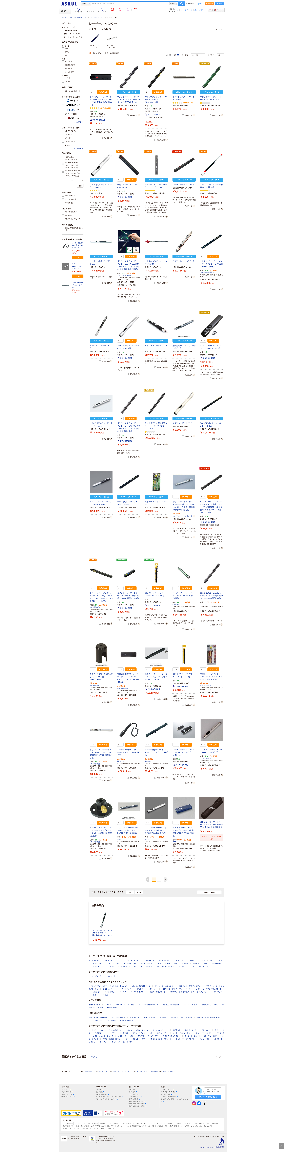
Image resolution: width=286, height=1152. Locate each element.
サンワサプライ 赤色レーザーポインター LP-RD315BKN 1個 (156, 99)
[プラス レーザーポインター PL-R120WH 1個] (128, 326)
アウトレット (177, 151)
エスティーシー (133, 960)
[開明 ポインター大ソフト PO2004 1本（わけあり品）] (156, 573)
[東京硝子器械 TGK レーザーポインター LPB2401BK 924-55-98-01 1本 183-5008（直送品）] (128, 654)
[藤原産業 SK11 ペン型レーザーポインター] (184, 326)
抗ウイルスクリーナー (160, 1030)
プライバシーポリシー (135, 1094)
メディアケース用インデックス (137, 1030)
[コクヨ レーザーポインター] (184, 165)
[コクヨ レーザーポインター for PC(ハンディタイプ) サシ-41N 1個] (184, 730)
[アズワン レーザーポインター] (184, 241)
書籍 (94, 995)
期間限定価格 (205, 64)
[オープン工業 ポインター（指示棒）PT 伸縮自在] (211, 165)
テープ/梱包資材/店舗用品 (98, 1017)
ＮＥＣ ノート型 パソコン (122, 1042)
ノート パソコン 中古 (181, 1033)
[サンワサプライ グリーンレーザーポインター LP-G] (211, 77)
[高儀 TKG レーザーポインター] (156, 482)
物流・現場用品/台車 (118, 1017)
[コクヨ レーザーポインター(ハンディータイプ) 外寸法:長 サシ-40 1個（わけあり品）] (128, 573)
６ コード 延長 (191, 1036)
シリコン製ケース (115, 1030)
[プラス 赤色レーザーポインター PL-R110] (101, 165)
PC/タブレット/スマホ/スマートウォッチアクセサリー (189, 992)
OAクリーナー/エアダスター (165, 986)
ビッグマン (112, 966)
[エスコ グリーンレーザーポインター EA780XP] (101, 482)
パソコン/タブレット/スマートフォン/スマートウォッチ (108, 986)
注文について (65, 1089)
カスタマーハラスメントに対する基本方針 (108, 1096)
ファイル (108, 1005)
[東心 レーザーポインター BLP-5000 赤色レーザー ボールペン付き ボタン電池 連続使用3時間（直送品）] (184, 482)
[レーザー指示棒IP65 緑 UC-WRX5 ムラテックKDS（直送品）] (156, 730)
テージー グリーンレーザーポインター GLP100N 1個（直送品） (183, 595)
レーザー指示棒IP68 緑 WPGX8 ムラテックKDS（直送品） (128, 752)
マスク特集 (151, 1126)
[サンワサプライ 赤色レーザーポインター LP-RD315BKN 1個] (156, 77)
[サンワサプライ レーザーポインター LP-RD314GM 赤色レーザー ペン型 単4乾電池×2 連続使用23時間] (128, 403)
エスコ (202, 604)
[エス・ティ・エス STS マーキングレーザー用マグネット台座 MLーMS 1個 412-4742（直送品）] (101, 808)
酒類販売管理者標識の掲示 (136, 1104)
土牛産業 (196, 963)
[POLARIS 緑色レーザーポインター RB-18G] (211, 403)
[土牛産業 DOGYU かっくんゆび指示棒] (156, 241)
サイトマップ (132, 1089)
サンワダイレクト (130, 963)
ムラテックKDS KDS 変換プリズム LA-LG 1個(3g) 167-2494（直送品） (101, 676)
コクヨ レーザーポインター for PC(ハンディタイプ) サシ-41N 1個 (183, 752)
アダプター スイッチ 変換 (148, 1036)
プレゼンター (112, 976)
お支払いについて (66, 1094)
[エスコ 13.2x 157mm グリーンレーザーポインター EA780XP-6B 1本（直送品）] (128, 808)
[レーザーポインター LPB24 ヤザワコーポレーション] (156, 165)
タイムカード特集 (112, 1123)
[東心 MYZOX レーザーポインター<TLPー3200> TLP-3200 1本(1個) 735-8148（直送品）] (101, 730)
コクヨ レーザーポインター (183, 185)
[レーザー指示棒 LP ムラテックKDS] (101, 241)
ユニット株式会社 (205, 758)
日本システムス (98, 966)
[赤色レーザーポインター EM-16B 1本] (128, 165)
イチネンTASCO (164, 963)
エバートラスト (164, 960)
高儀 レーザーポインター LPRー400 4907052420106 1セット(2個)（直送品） (211, 676)
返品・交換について (67, 1096)
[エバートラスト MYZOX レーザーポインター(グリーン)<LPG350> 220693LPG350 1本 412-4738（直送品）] (101, 573)
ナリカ (191, 966)
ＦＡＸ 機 (220, 1033)
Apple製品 (104, 995)
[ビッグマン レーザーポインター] (156, 326)
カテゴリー (64, 11)
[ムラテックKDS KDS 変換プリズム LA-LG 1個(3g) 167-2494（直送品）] (101, 654)
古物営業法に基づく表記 (135, 1101)
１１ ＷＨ (103, 1042)
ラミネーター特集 (125, 1123)
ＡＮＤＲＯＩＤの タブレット (160, 1039)
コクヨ (220, 960)
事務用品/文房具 (94, 1005)
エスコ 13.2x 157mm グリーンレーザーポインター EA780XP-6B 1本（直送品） (128, 830)
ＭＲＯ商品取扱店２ (96, 607)
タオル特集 (84, 1126)
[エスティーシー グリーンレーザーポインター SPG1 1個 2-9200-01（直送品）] (211, 241)
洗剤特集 (66, 1126)
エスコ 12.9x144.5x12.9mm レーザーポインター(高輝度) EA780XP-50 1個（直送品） (211, 595)
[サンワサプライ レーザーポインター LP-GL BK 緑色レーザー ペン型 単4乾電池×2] (128, 77)
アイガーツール (94, 960)
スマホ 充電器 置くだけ (112, 1039)
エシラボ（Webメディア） (168, 1096)
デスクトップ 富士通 (120, 1033)
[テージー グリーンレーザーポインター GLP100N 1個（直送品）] (184, 573)
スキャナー (153, 989)
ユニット (181, 966)
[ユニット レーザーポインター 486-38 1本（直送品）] (211, 730)
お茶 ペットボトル (169, 1072)
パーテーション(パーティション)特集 (161, 1123)
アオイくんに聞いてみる (208, 1097)
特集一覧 (111, 1129)
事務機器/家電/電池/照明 (171, 1005)
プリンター (141, 989)
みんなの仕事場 (165, 1094)
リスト (166, 55)
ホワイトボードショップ (140, 1123)
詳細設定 (173, 3)
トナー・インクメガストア (82, 1123)
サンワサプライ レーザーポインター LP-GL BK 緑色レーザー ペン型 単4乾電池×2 (128, 99)
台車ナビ (119, 1126)
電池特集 (102, 1123)
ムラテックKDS (146, 966)
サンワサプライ (113, 963)
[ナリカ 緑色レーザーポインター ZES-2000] (128, 482)
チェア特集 (177, 1123)
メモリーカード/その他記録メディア (209, 989)
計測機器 (163, 1017)
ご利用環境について (134, 1096)
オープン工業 (179, 960)
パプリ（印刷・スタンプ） (168, 1092)
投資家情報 (99, 1092)
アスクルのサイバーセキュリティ (106, 1099)
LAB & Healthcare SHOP (207, 273)
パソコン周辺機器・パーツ (141, 986)
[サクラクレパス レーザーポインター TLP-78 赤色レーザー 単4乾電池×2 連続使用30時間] (101, 77)
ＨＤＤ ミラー (162, 1033)
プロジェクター (108, 989)
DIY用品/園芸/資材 (126, 1020)
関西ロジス (120, 761)
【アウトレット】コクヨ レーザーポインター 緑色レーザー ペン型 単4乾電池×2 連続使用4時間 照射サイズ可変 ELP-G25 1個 (211, 507)
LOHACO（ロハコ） (166, 1089)
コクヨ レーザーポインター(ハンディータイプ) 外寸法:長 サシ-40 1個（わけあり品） (128, 595)
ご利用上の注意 (133, 1099)
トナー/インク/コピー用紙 (125, 1005)
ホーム (64, 17)
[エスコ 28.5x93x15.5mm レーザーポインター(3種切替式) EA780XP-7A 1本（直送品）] (184, 808)
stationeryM (176, 604)
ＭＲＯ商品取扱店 (205, 685)
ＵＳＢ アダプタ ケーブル (142, 1033)
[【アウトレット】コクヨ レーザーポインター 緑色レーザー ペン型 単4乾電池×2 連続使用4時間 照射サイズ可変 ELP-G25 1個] (211, 482)
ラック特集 (186, 1123)
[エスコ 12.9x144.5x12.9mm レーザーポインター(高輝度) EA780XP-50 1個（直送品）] (211, 573)
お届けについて (66, 1092)
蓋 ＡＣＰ (206, 1030)
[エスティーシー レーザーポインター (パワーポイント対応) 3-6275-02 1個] (156, 654)
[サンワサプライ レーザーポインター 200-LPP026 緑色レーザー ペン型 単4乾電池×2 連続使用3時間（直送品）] (128, 241)
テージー (185, 963)
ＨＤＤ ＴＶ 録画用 (210, 1036)
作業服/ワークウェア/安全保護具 (104, 1020)
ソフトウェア (217, 992)
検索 (181, 3)
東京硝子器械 (216, 963)
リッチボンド (203, 966)
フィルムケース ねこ (96, 1030)
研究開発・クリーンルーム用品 (181, 1017)
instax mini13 (89, 1072)
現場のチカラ (111, 1126)
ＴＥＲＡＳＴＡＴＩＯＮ (171, 1036)
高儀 (175, 963)
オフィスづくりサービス (84, 1129)
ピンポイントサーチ (100, 1129)
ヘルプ (202, 3)
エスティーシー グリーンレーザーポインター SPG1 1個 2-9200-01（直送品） (211, 264)
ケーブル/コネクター (137, 992)
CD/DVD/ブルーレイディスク (115, 992)
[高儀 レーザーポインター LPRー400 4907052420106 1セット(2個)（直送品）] (211, 654)
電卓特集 (95, 1123)
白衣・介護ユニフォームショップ (201, 1126)
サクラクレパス (98, 963)
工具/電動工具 (135, 1017)
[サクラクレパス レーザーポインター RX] (184, 77)
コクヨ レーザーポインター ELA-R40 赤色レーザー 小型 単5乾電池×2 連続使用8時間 (211, 824)
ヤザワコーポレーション (165, 966)
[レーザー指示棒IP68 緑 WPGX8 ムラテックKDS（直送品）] (128, 730)
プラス (134, 966)
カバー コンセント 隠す (135, 1039)
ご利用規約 (131, 1092)
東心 (205, 963)
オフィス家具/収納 (190, 1005)
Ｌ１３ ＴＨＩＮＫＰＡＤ (185, 1039)
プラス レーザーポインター (183, 423)
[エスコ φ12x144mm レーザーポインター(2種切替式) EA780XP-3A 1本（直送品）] (156, 808)
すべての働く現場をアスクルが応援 (135, 1126)
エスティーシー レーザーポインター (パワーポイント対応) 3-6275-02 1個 (156, 676)
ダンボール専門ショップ (97, 1126)
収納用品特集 (173, 1126)
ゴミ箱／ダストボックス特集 (200, 1123)
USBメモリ (97, 992)
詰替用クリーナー (191, 1030)
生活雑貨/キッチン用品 (210, 1005)
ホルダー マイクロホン (203, 1033)
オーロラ (191, 960)
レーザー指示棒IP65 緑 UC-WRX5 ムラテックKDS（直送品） (156, 752)
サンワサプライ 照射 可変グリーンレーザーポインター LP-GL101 (156, 426)
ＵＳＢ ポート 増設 (126, 1036)
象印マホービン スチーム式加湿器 (147, 1072)
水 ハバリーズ (103, 1072)
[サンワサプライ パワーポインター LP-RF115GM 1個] (211, 326)
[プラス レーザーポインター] (184, 403)
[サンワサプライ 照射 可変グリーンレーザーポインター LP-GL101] (156, 403)
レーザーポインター (96, 17)
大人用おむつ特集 (162, 1126)
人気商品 (93, 64)
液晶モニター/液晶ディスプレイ (190, 986)
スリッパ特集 (75, 1126)
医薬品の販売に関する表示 (136, 1106)
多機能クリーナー (101, 1033)
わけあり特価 (122, 560)
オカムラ (202, 960)
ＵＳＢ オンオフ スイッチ (103, 1036)
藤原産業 (124, 966)
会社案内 (98, 1089)
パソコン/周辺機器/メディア (77, 17)
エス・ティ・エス (148, 960)
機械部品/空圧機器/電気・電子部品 (208, 1017)
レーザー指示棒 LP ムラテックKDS (77, 285)
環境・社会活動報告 (101, 1094)
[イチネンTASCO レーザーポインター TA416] (101, 403)
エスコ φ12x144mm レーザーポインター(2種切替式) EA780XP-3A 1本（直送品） (155, 830)
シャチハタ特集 (184, 1126)
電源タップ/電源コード (157, 992)
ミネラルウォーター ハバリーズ (122, 1072)
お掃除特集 (214, 1123)
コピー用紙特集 (68, 1123)
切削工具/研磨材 (150, 1017)
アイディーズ (109, 960)
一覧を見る (93, 1057)
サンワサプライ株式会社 (124, 275)
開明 (211, 960)
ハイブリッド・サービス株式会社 (182, 516)
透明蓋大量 (177, 1030)
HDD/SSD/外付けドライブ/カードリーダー (176, 989)
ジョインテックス (147, 963)
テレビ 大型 (204, 1039)
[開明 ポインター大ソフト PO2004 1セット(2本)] (184, 654)
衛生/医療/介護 (112, 1007)
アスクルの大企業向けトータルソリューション (174, 1100)
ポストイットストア (69, 1129)
